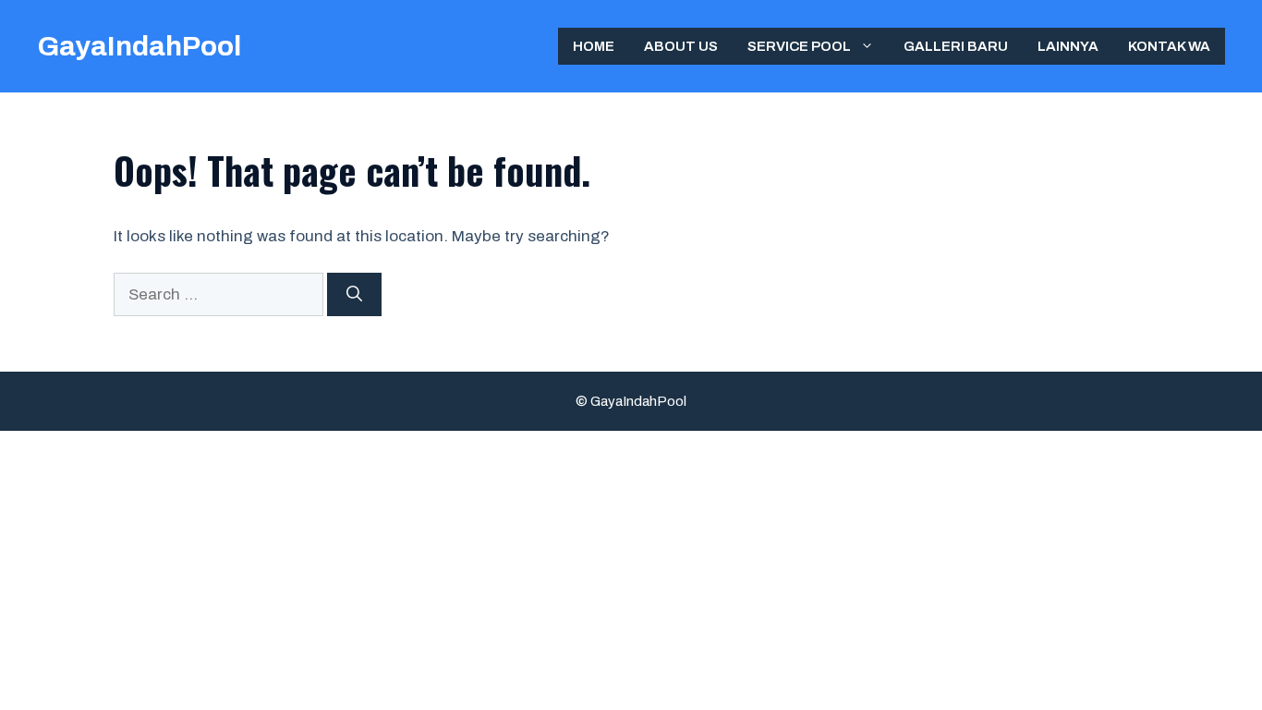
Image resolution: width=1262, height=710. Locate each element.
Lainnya (1068, 46)
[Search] (354, 295)
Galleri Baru (956, 46)
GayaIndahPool (139, 46)
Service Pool (799, 46)
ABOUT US (681, 46)
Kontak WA (1169, 46)
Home (593, 46)
